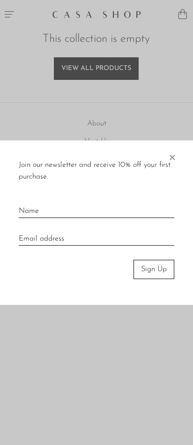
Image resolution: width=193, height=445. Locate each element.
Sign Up (154, 269)
